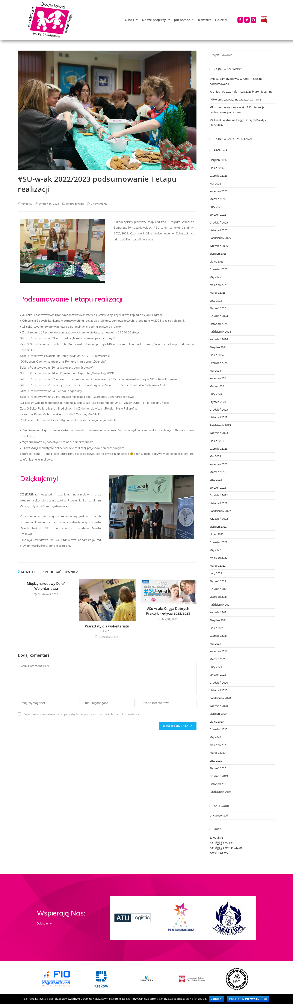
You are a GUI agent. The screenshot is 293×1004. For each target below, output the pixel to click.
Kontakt (204, 20)
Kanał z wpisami (222, 842)
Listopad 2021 (218, 597)
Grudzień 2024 (219, 316)
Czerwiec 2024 (218, 363)
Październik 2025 (220, 238)
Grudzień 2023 (219, 409)
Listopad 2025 (218, 230)
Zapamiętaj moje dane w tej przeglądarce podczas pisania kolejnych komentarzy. (81, 714)
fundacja (26, 204)
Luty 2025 (216, 300)
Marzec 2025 (217, 292)
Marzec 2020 (217, 753)
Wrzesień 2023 (219, 433)
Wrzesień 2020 (219, 706)
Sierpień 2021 (218, 620)
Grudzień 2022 (219, 495)
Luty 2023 (216, 480)
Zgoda (216, 999)
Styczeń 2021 (218, 675)
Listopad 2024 (218, 324)
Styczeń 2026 (218, 214)
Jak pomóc (182, 20)
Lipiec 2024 (217, 355)
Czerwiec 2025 (218, 269)
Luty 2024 (216, 394)
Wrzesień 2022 (219, 519)
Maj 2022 (215, 550)
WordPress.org (219, 852)
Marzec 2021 (217, 659)
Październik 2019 (220, 792)
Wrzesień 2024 (219, 339)
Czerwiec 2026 (218, 175)
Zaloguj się (216, 837)
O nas (129, 20)
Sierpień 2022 (218, 526)
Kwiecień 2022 (218, 558)
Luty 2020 (216, 760)
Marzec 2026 (217, 199)
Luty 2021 (216, 667)
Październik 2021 (220, 604)
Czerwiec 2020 (218, 729)
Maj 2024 (215, 370)
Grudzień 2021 (219, 589)
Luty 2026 (216, 207)
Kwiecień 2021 (218, 651)
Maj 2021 (215, 643)
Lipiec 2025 (217, 261)
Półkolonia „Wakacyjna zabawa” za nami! (235, 99)
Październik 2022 (220, 511)
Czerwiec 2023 (218, 448)
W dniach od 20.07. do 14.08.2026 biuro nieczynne (241, 91)
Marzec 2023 (217, 472)
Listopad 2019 (218, 784)
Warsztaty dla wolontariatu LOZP (107, 628)
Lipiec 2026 (217, 168)
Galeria (221, 20)
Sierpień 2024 (218, 347)
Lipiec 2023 (217, 441)
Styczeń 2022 (218, 581)
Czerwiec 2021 (218, 636)
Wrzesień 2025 (219, 246)
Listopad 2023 (218, 417)
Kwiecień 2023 (218, 464)
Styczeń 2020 (218, 768)
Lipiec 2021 (217, 628)
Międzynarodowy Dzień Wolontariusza (46, 586)
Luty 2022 (216, 573)
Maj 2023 (215, 456)
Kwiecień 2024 (218, 378)
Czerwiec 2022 (218, 542)
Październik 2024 (220, 331)
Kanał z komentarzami (226, 847)
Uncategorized (75, 204)
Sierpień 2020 (218, 714)
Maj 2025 (215, 277)
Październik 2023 (220, 425)
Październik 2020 (220, 698)
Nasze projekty (154, 20)
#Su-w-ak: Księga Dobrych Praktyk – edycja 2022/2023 (168, 611)
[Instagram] (253, 20)
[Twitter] (247, 20)
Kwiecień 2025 (218, 285)
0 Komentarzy (99, 204)
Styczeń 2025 (218, 308)
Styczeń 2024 (218, 402)
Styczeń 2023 (218, 487)
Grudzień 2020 (219, 682)
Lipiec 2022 (217, 534)
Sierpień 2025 (218, 253)
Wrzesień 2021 (219, 612)
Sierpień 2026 (218, 160)
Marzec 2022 (217, 565)
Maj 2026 (215, 183)
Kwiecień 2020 (218, 745)
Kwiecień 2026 (218, 191)
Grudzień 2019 (219, 776)
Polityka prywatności (248, 999)
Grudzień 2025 (219, 222)
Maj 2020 (215, 737)
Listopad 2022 (218, 503)
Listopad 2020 (218, 690)
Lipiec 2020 (217, 721)
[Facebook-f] (240, 20)
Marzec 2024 (217, 386)
